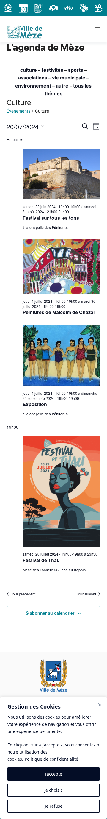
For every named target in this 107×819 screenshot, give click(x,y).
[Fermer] (99, 705)
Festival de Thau (41, 560)
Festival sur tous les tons (51, 217)
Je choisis (53, 790)
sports (75, 70)
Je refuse (53, 806)
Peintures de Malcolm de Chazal (59, 312)
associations (32, 78)
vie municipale (68, 78)
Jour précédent (23, 594)
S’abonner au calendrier (50, 613)
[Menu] (97, 29)
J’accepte (53, 774)
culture (28, 70)
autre (62, 86)
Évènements (18, 110)
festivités (52, 70)
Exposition (35, 404)
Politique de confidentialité (51, 759)
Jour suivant (86, 594)
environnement (33, 86)
